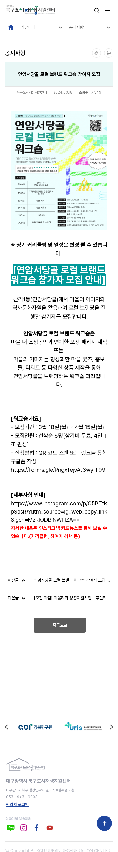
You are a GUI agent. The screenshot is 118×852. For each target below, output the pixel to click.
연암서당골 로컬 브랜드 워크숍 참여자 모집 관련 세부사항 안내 (72, 580)
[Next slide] (111, 727)
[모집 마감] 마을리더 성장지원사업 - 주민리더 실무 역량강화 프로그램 (72, 598)
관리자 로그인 (17, 804)
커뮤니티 (28, 27)
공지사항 (76, 27)
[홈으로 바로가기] (10, 27)
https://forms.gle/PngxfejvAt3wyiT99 (58, 469)
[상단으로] (104, 823)
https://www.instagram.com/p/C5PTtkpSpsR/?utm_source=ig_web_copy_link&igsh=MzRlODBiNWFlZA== (59, 511)
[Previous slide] (7, 727)
